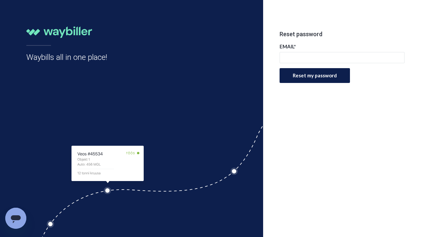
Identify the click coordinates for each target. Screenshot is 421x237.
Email (288, 46)
